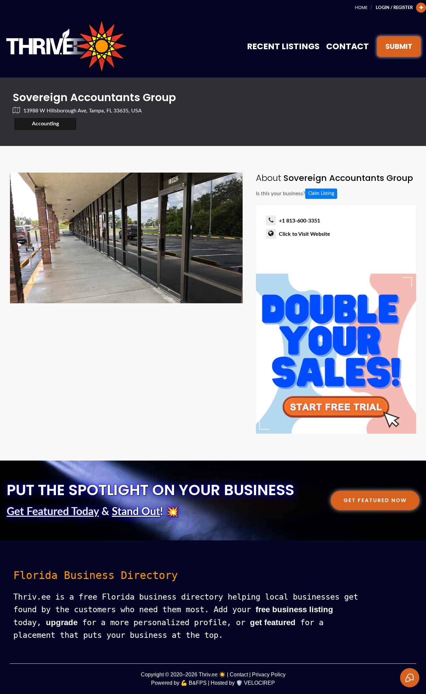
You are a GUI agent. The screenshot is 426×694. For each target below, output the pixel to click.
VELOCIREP (259, 683)
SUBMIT (398, 46)
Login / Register (394, 8)
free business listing (294, 609)
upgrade (62, 622)
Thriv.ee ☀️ (212, 674)
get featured (273, 622)
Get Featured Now (375, 500)
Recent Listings (283, 46)
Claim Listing (321, 193)
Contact (347, 46)
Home (361, 7)
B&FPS (198, 683)
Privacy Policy (269, 674)
